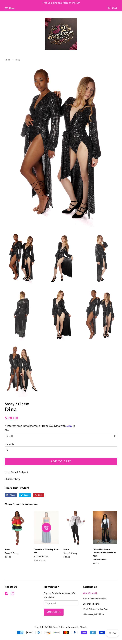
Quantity (9, 443)
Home (7, 60)
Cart (114, 8)
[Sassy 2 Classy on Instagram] (12, 594)
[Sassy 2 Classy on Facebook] (6, 594)
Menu (12, 8)
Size (7, 430)
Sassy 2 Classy (60, 627)
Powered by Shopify (77, 627)
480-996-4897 (90, 593)
